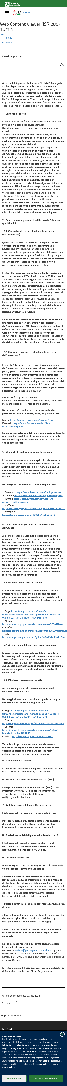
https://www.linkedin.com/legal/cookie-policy (38, 495)
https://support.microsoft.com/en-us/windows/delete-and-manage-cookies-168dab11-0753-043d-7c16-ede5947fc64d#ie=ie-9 (31, 614)
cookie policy (42, 1063)
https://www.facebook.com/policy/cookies (38, 492)
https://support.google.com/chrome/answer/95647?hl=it (32, 624)
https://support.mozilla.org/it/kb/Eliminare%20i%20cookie (33, 723)
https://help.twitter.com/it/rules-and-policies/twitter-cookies (28, 500)
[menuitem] (36, 37)
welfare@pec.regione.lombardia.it (33, 950)
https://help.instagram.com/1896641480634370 (28, 515)
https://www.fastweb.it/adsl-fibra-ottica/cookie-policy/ (26, 424)
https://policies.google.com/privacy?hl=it (32, 420)
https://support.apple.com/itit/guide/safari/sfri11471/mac (34, 637)
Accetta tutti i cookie (46, 1078)
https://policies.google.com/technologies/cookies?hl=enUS (33, 508)
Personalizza (14, 1078)
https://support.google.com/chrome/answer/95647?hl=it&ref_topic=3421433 (30, 731)
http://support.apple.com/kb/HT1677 (32, 736)
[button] (62, 65)
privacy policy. (8, 1067)
